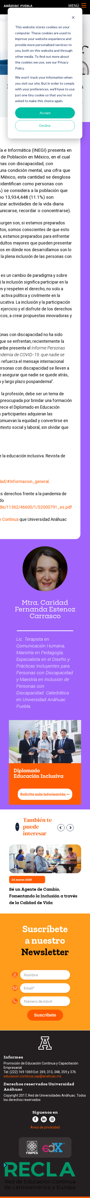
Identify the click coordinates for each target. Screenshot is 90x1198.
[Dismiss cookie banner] (73, 18)
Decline (45, 125)
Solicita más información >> (45, 794)
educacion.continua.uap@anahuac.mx (32, 1076)
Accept (45, 113)
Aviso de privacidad (45, 1127)
